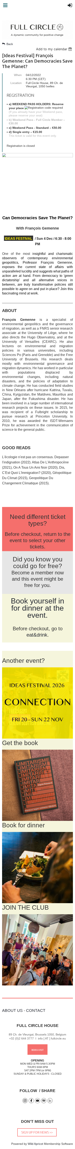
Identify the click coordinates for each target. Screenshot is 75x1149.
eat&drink (36, 635)
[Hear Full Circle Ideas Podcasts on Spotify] (44, 1102)
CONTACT (35, 1010)
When (18, 75)
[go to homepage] (37, 38)
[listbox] (54, 49)
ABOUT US (12, 1010)
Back (9, 44)
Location (16, 83)
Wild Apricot (35, 1143)
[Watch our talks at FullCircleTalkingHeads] (37, 1102)
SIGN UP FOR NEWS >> (37, 1132)
